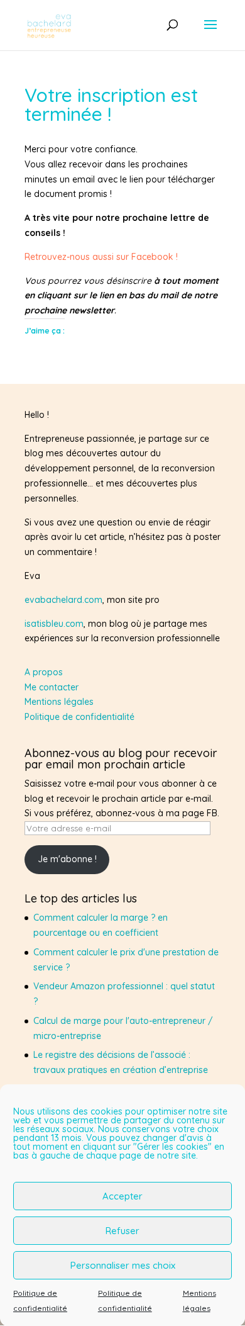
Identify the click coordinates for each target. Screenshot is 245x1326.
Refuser (122, 1231)
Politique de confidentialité (79, 716)
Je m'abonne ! (67, 859)
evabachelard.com (63, 599)
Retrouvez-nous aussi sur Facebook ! (101, 256)
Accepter (122, 1196)
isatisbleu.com (54, 623)
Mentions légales (59, 701)
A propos (43, 672)
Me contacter (51, 687)
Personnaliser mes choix (122, 1265)
